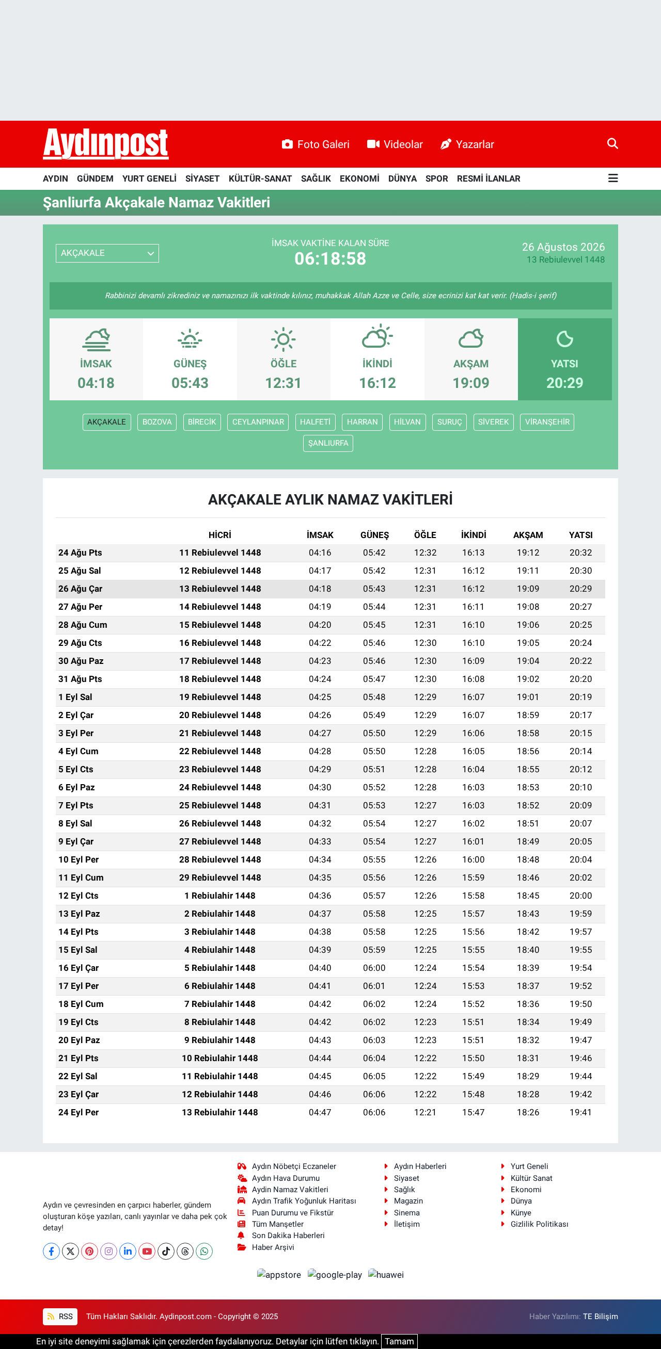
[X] (70, 1251)
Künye (521, 1212)
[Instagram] (108, 1251)
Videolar (403, 144)
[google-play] (335, 1275)
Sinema (407, 1212)
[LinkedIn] (127, 1251)
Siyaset (406, 1178)
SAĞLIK (316, 178)
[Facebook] (51, 1251)
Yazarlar (475, 144)
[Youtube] (146, 1251)
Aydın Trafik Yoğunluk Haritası (304, 1201)
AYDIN (55, 178)
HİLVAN (407, 422)
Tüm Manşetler (278, 1224)
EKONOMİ (360, 178)
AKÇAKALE (106, 422)
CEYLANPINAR (258, 422)
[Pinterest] (89, 1251)
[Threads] (185, 1251)
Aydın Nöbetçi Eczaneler (294, 1166)
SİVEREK (493, 422)
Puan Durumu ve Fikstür (293, 1212)
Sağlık (404, 1189)
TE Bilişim (600, 1316)
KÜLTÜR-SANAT (260, 178)
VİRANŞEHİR (547, 422)
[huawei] (386, 1275)
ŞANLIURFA (328, 443)
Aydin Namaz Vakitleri (290, 1189)
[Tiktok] (166, 1251)
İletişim (407, 1224)
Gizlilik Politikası (540, 1224)
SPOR (437, 178)
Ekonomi (526, 1189)
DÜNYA (402, 178)
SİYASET (202, 178)
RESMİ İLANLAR (489, 178)
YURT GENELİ (149, 178)
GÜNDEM (95, 178)
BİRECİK (202, 422)
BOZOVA (157, 422)
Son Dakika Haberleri (288, 1235)
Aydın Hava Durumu (286, 1178)
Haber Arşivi (273, 1247)
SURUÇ (449, 422)
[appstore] (280, 1275)
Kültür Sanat (532, 1178)
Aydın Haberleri (420, 1166)
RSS (65, 1316)
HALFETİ (315, 422)
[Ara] (612, 144)
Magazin (408, 1201)
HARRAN (362, 422)
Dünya (521, 1201)
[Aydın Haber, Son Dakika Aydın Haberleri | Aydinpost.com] (106, 144)
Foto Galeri (323, 144)
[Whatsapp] (204, 1251)
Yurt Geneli (529, 1166)
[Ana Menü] (613, 179)
